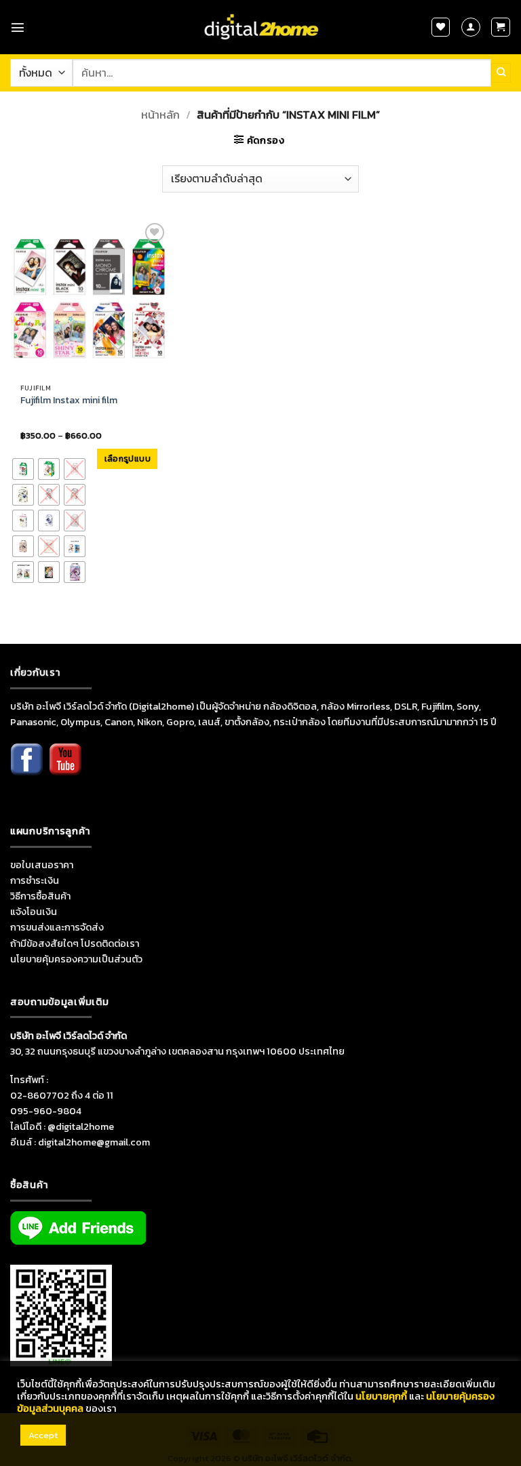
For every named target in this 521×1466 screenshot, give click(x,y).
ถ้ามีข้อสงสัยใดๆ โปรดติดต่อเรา (74, 943)
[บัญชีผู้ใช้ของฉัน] (470, 27)
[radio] (23, 469)
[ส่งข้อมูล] (501, 72)
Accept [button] (43, 1435)
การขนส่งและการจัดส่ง (57, 927)
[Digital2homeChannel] (65, 768)
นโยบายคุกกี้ (381, 1396)
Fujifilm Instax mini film (68, 400)
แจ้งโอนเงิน (33, 911)
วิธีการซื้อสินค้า (40, 896)
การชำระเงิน (34, 880)
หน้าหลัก (160, 114)
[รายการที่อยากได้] (440, 27)
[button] (17, 27)
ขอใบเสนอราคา (41, 864)
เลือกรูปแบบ (127, 459)
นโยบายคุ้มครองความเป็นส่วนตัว (76, 959)
